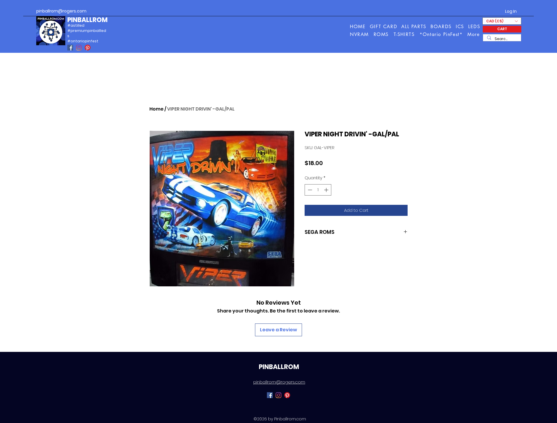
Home (156, 109)
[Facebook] (70, 47)
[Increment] (327, 190)
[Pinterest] (88, 47)
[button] (474, 34)
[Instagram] (79, 47)
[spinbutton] (318, 190)
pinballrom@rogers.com (61, 11)
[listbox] (501, 21)
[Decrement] (309, 190)
